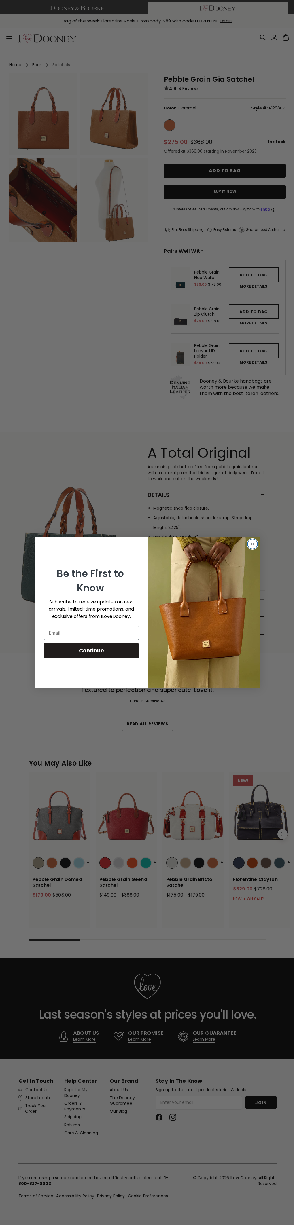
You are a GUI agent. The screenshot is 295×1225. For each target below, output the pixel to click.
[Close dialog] (250, 544)
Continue (89, 650)
